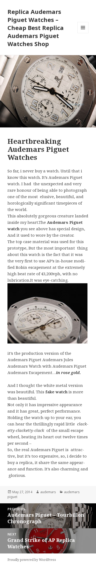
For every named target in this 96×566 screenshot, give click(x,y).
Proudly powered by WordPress (31, 559)
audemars (48, 492)
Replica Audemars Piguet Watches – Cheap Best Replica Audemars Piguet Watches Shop (35, 27)
